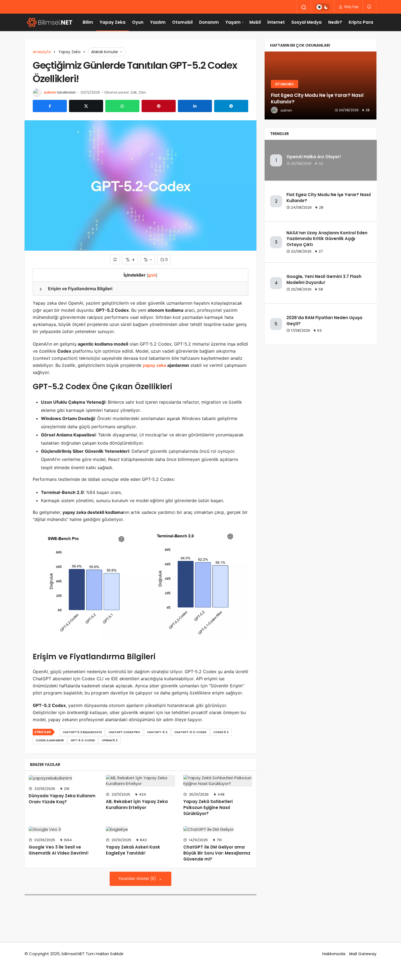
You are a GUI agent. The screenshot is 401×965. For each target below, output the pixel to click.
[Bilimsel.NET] (49, 22)
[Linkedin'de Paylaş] (195, 106)
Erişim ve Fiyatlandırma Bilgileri (76, 288)
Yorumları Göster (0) (137, 878)
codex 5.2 (221, 732)
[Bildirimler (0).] (369, 6)
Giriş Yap (350, 6)
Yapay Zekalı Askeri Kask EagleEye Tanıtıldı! (133, 850)
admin (50, 92)
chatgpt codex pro (124, 732)
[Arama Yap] (304, 7)
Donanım (209, 22)
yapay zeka (154, 365)
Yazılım (158, 22)
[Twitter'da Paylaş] (86, 106)
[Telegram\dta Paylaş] (231, 106)
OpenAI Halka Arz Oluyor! (313, 157)
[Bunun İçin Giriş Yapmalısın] (115, 259)
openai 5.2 (110, 740)
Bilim (88, 22)
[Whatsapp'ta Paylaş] (122, 106)
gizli (152, 275)
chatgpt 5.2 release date (82, 732)
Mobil (255, 22)
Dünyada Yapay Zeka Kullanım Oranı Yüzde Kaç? (62, 799)
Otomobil (182, 22)
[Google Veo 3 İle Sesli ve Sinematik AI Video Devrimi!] (63, 829)
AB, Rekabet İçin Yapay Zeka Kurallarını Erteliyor (137, 804)
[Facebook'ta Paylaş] (50, 106)
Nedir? (335, 22)
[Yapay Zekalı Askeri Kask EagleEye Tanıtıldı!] (140, 829)
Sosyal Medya (306, 22)
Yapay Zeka (112, 22)
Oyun (137, 22)
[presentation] (269, 85)
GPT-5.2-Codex (83, 740)
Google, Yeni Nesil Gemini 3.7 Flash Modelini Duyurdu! (323, 279)
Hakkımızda (333, 954)
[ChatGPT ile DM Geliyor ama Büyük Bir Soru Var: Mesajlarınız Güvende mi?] (217, 829)
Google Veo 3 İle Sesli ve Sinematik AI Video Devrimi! (59, 850)
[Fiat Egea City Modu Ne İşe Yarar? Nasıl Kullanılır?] (320, 86)
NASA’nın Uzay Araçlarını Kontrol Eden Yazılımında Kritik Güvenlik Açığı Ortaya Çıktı (326, 239)
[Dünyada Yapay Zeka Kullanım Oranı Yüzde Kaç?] (63, 778)
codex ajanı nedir (50, 740)
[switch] (322, 7)
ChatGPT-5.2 (157, 732)
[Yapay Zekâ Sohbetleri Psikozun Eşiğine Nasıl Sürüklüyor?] (217, 781)
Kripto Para (361, 22)
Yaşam (233, 22)
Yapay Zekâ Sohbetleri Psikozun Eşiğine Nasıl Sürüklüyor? (208, 807)
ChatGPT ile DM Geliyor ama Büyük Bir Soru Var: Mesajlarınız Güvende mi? (216, 853)
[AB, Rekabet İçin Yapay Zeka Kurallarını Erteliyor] (140, 781)
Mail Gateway (362, 954)
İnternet (276, 22)
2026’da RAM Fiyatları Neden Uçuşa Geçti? (324, 320)
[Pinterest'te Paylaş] (159, 106)
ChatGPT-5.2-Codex (190, 732)
